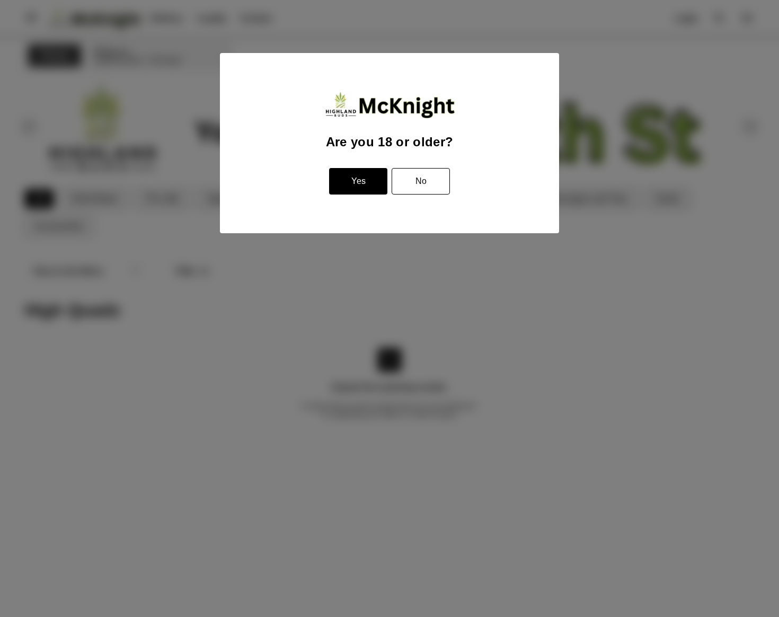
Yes (358, 181)
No (421, 181)
